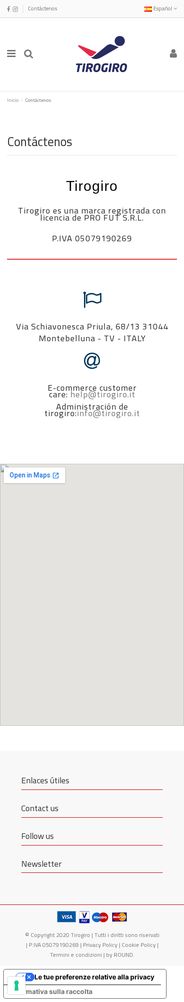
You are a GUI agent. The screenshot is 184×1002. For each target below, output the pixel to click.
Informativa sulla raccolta (51, 991)
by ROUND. (120, 954)
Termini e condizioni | (78, 954)
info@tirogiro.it (108, 413)
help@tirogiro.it (102, 394)
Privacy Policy (100, 944)
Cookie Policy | (140, 944)
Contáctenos (42, 8)
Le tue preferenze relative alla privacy (94, 977)
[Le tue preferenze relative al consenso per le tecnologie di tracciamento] (16, 985)
